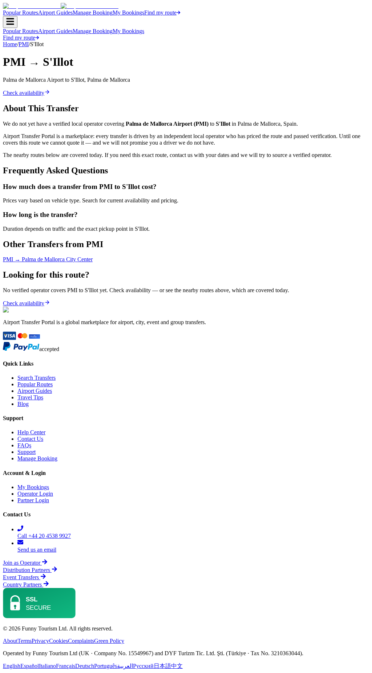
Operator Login (35, 494)
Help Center (31, 432)
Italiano (47, 666)
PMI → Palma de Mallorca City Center (48, 259)
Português (105, 666)
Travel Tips (30, 397)
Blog (23, 404)
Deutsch (84, 666)
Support (26, 452)
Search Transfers (36, 378)
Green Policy (109, 641)
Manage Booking (93, 12)
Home (10, 44)
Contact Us (30, 439)
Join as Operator (21, 563)
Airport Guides (55, 12)
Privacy (40, 641)
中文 (177, 666)
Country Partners (23, 584)
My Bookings (128, 12)
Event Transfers (21, 577)
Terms (24, 641)
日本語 (162, 666)
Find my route (160, 12)
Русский (143, 666)
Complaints (81, 641)
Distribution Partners (26, 570)
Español (29, 666)
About (10, 641)
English (11, 666)
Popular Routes (20, 12)
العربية (125, 666)
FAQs (24, 445)
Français (65, 666)
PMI (24, 44)
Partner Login (33, 500)
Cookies (58, 641)
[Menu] (10, 22)
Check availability (23, 93)
